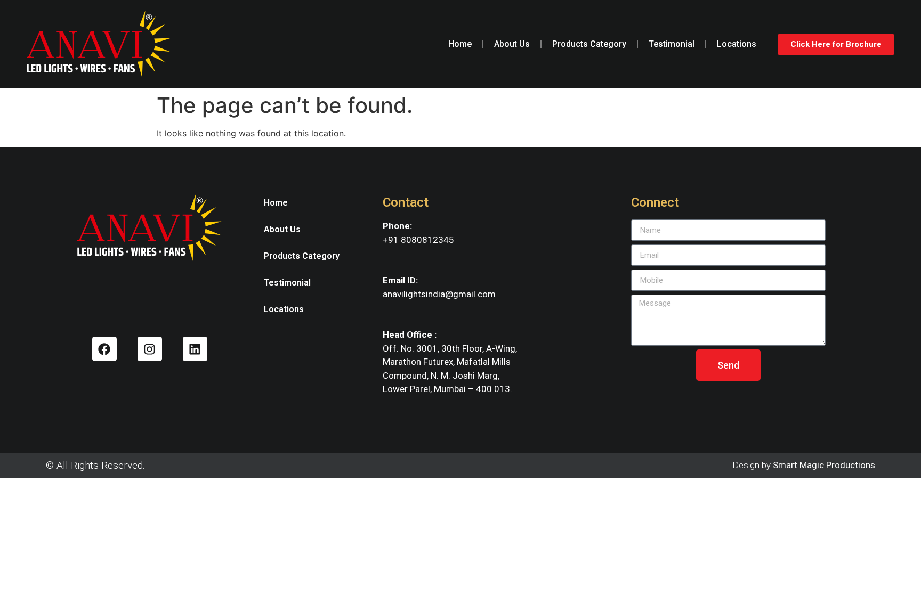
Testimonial (671, 44)
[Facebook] (104, 349)
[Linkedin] (195, 349)
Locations (736, 44)
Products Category (589, 44)
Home (460, 44)
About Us (512, 44)
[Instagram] (150, 349)
